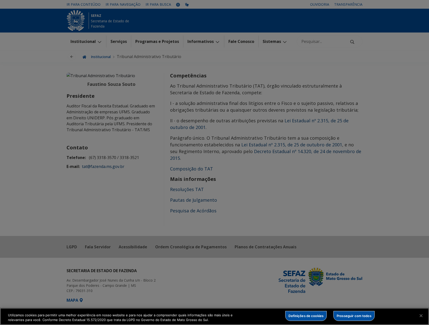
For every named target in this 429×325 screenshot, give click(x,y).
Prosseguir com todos (354, 316)
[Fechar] (421, 315)
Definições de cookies (305, 316)
